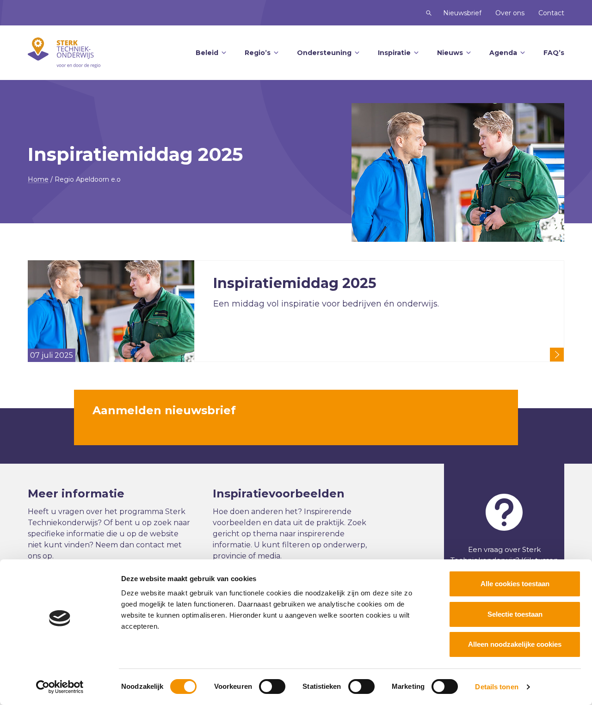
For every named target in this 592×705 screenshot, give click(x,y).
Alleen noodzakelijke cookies (514, 644)
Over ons (509, 13)
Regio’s (258, 53)
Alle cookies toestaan (515, 584)
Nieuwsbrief (462, 13)
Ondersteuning (324, 53)
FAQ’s (553, 53)
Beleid (207, 53)
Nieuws (450, 53)
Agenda (503, 53)
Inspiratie (394, 53)
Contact (551, 13)
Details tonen (496, 687)
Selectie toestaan (515, 614)
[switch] (272, 686)
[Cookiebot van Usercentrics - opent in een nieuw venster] (59, 687)
